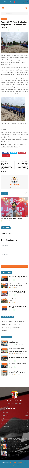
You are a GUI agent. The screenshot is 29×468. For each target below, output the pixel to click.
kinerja (16, 146)
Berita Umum (4, 284)
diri (8, 146)
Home (3, 13)
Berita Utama (3, 19)
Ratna (11, 279)
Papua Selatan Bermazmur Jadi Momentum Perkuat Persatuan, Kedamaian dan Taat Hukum (18, 357)
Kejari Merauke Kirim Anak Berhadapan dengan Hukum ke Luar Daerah (14, 2)
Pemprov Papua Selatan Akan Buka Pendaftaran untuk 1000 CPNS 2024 (17, 292)
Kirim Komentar (14, 266)
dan (12, 146)
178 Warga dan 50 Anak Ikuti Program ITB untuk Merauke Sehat (18, 341)
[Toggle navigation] (3, 8)
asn (10, 144)
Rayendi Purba (4, 29)
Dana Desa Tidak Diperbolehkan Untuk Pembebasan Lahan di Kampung (18, 277)
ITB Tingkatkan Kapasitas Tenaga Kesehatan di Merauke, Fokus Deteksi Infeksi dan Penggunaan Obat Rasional (18, 350)
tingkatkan (22, 144)
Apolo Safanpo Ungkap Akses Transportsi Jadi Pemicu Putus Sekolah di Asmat (18, 371)
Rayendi (11, 294)
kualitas (4, 146)
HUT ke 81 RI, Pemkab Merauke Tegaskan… (12, 218)
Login (14, 465)
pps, (6, 144)
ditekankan (15, 144)
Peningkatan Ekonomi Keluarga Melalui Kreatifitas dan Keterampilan (18, 284)
